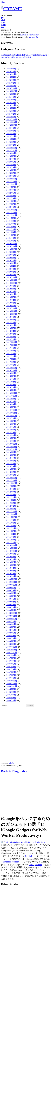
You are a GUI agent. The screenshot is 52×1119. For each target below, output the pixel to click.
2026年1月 (11, 85)
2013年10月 (11, 449)
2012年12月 (11, 478)
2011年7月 (11, 525)
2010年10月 (11, 551)
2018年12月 (11, 308)
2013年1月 (11, 475)
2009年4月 (11, 602)
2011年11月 (11, 514)
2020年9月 (11, 252)
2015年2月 (11, 407)
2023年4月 (11, 167)
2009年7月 (11, 593)
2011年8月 (11, 523)
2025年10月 (11, 91)
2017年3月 (11, 362)
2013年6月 (11, 461)
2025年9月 (11, 94)
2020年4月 (11, 266)
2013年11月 (11, 446)
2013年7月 (11, 458)
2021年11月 (11, 212)
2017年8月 (11, 348)
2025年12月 (11, 88)
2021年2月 (11, 238)
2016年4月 (11, 382)
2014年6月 (11, 427)
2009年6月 (11, 596)
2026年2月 (11, 83)
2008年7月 (11, 627)
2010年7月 (11, 559)
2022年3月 (11, 201)
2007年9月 (11, 655)
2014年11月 (11, 413)
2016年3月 (11, 384)
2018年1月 (11, 339)
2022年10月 (11, 184)
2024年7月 (11, 133)
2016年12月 (11, 368)
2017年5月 (11, 356)
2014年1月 (11, 441)
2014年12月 (11, 410)
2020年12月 (11, 243)
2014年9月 (11, 418)
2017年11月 (11, 345)
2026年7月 (11, 71)
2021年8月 (11, 221)
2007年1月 (11, 678)
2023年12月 (11, 148)
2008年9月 (11, 621)
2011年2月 (11, 540)
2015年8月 (11, 399)
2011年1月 (11, 542)
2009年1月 (11, 610)
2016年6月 (11, 376)
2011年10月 (11, 517)
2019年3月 (11, 303)
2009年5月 (11, 599)
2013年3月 (11, 469)
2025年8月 (11, 97)
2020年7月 (11, 258)
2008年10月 (11, 619)
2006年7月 (11, 695)
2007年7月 (11, 661)
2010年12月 (11, 545)
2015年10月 (11, 396)
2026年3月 (11, 80)
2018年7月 (11, 322)
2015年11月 (11, 393)
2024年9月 (11, 128)
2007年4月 (11, 669)
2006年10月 (11, 686)
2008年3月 (11, 638)
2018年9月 (11, 317)
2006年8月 (11, 692)
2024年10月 (11, 125)
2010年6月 (11, 562)
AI (2, 55)
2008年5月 (11, 633)
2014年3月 (11, 435)
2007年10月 (11, 652)
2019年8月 (11, 289)
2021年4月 (11, 232)
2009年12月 (11, 579)
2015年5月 (11, 401)
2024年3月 (11, 142)
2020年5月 (11, 263)
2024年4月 (11, 139)
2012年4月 (11, 500)
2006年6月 (11, 697)
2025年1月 (11, 116)
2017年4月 (11, 359)
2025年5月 (11, 105)
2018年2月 (11, 336)
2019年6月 (11, 294)
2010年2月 (11, 573)
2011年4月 (11, 534)
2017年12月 (11, 342)
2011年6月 (11, 528)
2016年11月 (11, 370)
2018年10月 (11, 314)
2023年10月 (11, 150)
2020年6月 (11, 260)
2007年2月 (11, 675)
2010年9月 (11, 554)
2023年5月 (11, 164)
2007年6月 (11, 664)
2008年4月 (11, 635)
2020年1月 (11, 274)
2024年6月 (11, 136)
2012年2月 (11, 506)
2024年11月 (11, 122)
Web (25, 57)
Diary (11, 55)
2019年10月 (11, 283)
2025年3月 (11, 111)
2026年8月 (11, 69)
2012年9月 (11, 486)
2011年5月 (11, 531)
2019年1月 (11, 305)
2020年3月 (11, 269)
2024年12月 (11, 119)
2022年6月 (11, 193)
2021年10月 (11, 215)
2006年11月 (11, 683)
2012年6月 (11, 494)
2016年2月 (11, 387)
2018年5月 (11, 328)
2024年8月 (11, 131)
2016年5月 (11, 379)
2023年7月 (11, 159)
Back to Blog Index (14, 771)
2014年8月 (11, 421)
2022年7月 (11, 190)
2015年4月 (11, 404)
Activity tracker (35, 864)
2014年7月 (11, 424)
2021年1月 (11, 241)
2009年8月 (11, 590)
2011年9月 (11, 520)
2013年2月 (11, 472)
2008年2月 (11, 641)
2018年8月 (11, 320)
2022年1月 (11, 207)
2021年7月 (11, 224)
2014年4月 (11, 432)
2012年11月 (11, 480)
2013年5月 (11, 463)
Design (6, 55)
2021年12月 (11, 210)
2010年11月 (11, 548)
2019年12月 (11, 277)
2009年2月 (11, 607)
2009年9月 (11, 587)
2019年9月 (11, 286)
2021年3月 (11, 235)
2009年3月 (11, 604)
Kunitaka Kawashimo (29, 35)
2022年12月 (11, 179)
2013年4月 (11, 466)
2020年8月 (11, 255)
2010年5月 (11, 565)
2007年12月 (11, 647)
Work (29, 57)
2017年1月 (11, 365)
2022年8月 (11, 187)
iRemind (28, 856)
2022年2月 (11, 204)
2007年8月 (11, 658)
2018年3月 (11, 334)
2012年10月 (11, 483)
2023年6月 (11, 162)
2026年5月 (11, 74)
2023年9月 (11, 153)
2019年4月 (11, 300)
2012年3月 (11, 503)
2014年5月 (11, 430)
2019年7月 (11, 291)
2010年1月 (11, 576)
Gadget (17, 55)
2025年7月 (11, 100)
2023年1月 (11, 176)
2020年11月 (11, 246)
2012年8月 (11, 489)
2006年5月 (11, 700)
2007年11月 (11, 650)
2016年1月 (11, 390)
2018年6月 (11, 325)
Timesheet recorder (11, 862)
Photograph (39, 55)
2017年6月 (11, 353)
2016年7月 (11, 373)
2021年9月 (11, 218)
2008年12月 (11, 613)
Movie (31, 55)
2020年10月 (11, 249)
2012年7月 (11, 492)
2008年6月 (11, 630)
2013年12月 (11, 444)
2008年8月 (11, 624)
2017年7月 (11, 351)
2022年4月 (11, 198)
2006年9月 (11, 689)
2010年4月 (11, 568)
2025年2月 (11, 114)
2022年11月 (11, 181)
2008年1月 (11, 644)
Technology (18, 57)
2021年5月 (11, 229)
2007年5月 (11, 666)
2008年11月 (11, 616)
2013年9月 (11, 452)
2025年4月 (11, 108)
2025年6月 (11, 102)
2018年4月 (11, 331)
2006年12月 (11, 681)
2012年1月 (11, 509)
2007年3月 (11, 672)
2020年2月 (11, 272)
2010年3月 (11, 571)
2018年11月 (11, 311)
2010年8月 (11, 556)
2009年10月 (11, 585)
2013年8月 (11, 455)
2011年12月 (11, 511)
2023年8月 (11, 156)
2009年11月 (11, 582)
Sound (10, 57)
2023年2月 (11, 173)
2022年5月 (11, 195)
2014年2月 (11, 438)
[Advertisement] (26, 734)
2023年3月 (11, 170)
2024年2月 (11, 145)
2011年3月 (11, 537)
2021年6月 (11, 226)
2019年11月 (11, 280)
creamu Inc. (34, 37)
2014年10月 (11, 415)
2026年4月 (11, 77)
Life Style (24, 55)
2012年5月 (11, 497)
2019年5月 (11, 297)
